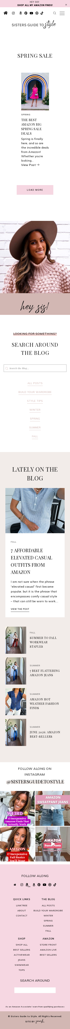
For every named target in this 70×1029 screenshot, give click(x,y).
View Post (28, 165)
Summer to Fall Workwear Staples (43, 642)
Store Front (48, 944)
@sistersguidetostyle (35, 781)
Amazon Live (48, 949)
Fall (35, 436)
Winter (35, 409)
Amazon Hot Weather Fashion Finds (44, 703)
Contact (21, 915)
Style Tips (35, 401)
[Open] (17, 808)
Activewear (22, 954)
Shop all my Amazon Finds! (35, 5)
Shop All (22, 944)
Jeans (21, 960)
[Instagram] (31, 822)
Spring (25, 114)
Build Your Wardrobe (35, 392)
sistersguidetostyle (17, 794)
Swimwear (22, 965)
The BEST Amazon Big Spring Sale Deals (31, 127)
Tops (22, 970)
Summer (35, 427)
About (21, 910)
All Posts (35, 383)
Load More (35, 190)
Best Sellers (21, 949)
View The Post (20, 609)
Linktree (21, 905)
